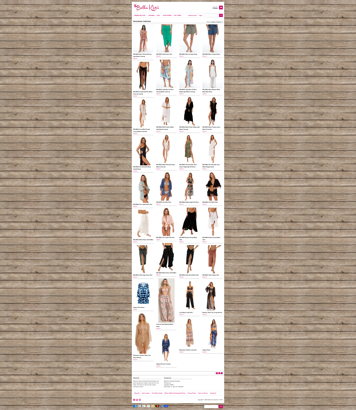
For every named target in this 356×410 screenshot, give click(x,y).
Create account (192, 15)
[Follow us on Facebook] (134, 400)
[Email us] (140, 400)
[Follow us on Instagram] (137, 400)
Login (200, 15)
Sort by (209, 22)
